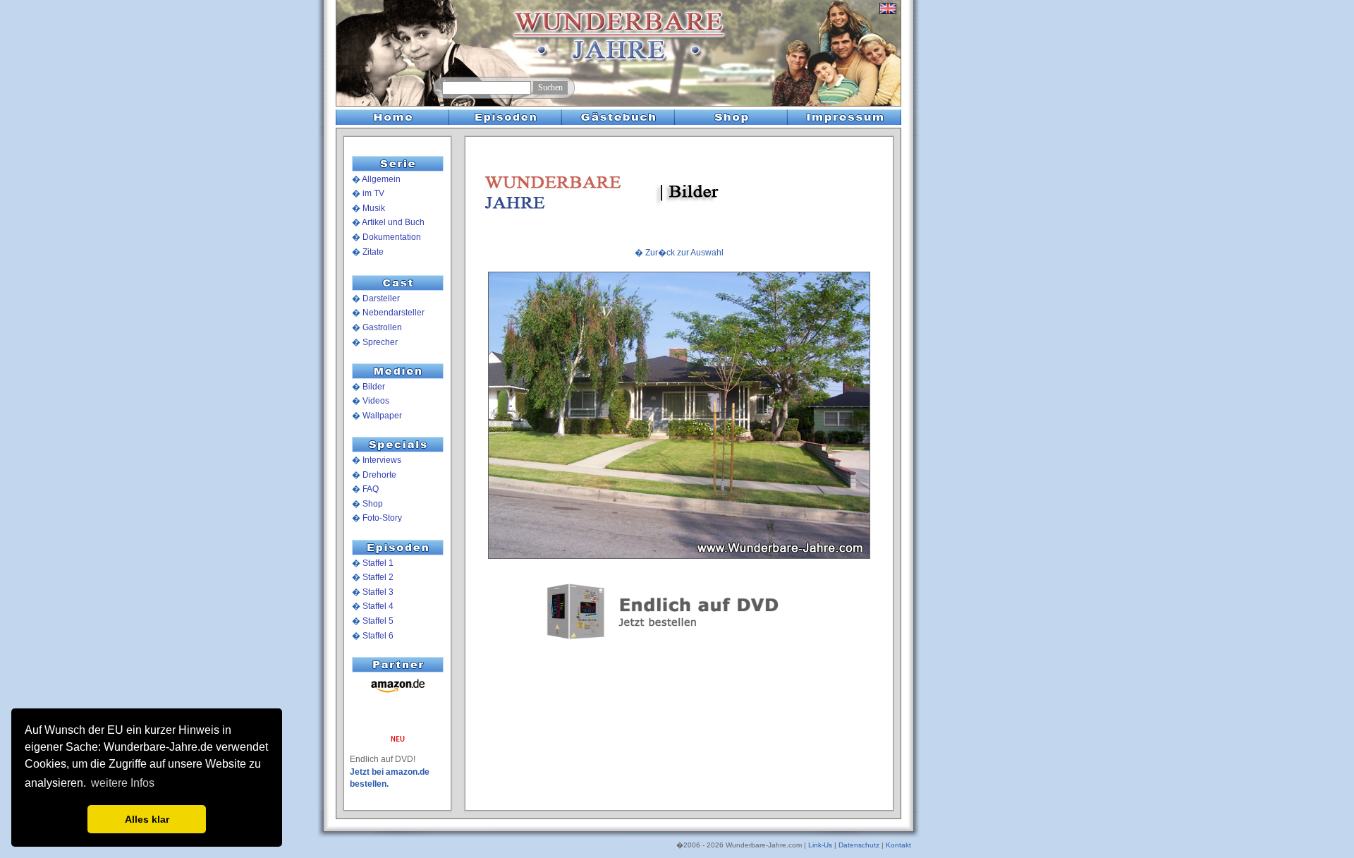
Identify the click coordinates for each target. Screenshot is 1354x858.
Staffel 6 (378, 636)
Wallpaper (382, 416)
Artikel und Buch (393, 222)
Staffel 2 (378, 577)
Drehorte (379, 475)
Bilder (373, 387)
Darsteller (381, 298)
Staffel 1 (378, 563)
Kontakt (898, 845)
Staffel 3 (378, 592)
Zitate (373, 252)
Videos (375, 401)
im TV (373, 193)
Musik (373, 208)
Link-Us (820, 845)
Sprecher (380, 342)
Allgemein (381, 179)
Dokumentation (391, 237)
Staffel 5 (378, 621)
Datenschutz (858, 845)
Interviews (381, 460)
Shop (372, 504)
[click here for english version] (887, 14)
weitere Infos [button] (122, 783)
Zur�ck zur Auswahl (684, 253)
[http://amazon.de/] (398, 694)
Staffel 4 (378, 606)
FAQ (370, 489)
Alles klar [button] (147, 819)
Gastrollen (382, 327)
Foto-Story (382, 518)
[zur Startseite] (389, 78)
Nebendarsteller (393, 313)
